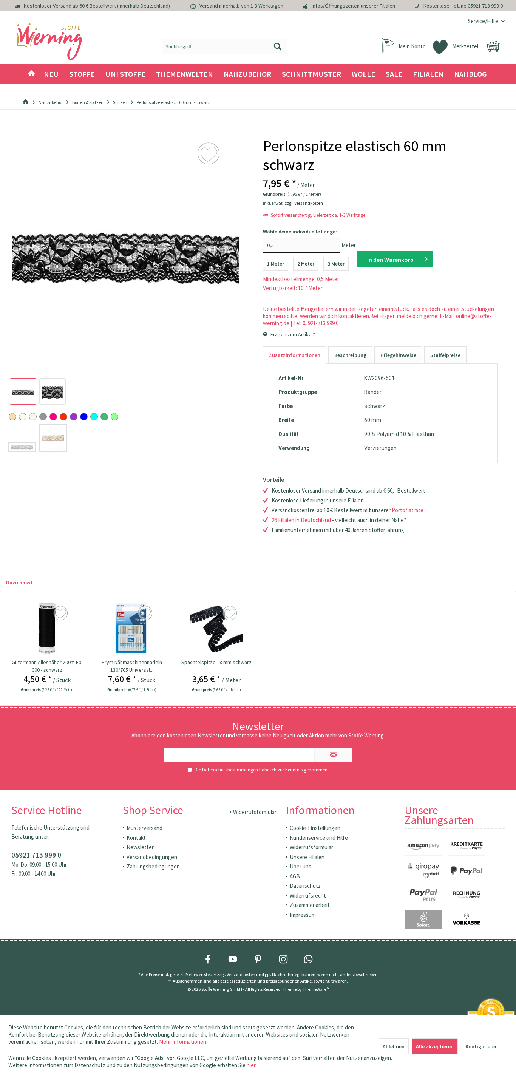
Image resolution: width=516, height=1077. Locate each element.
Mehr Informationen (182, 1041)
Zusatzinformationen (294, 355)
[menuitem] (483, 21)
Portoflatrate (407, 510)
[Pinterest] (258, 959)
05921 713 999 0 (485, 5)
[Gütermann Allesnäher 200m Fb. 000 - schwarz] (47, 628)
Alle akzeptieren (435, 1046)
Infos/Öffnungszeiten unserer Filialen (353, 5)
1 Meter (275, 263)
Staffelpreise (445, 355)
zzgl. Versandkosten (303, 203)
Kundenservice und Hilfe (319, 837)
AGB (295, 876)
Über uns (300, 866)
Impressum (303, 914)
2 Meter (305, 263)
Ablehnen (394, 1046)
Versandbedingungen (152, 857)
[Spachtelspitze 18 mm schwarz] (216, 628)
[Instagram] (283, 959)
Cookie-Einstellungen (315, 827)
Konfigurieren (481, 1046)
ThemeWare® (316, 989)
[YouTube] (232, 959)
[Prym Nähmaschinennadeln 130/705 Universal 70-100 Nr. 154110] (132, 628)
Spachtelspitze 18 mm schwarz (216, 662)
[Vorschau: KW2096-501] (23, 391)
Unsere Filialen (307, 857)
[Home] (31, 74)
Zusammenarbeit (310, 905)
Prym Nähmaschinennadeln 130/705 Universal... (132, 666)
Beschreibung (350, 355)
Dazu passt (19, 582)
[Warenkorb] (493, 46)
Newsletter (140, 847)
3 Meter (336, 263)
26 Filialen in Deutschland (301, 520)
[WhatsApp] (308, 959)
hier (251, 1065)
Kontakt (136, 837)
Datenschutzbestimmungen (230, 769)
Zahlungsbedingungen (153, 866)
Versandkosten (241, 974)
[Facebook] (207, 959)
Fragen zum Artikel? (292, 334)
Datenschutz (305, 885)
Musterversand (144, 827)
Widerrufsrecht (308, 895)
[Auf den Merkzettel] (61, 613)
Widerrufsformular (255, 812)
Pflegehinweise (398, 355)
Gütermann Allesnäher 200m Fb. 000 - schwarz (47, 666)
